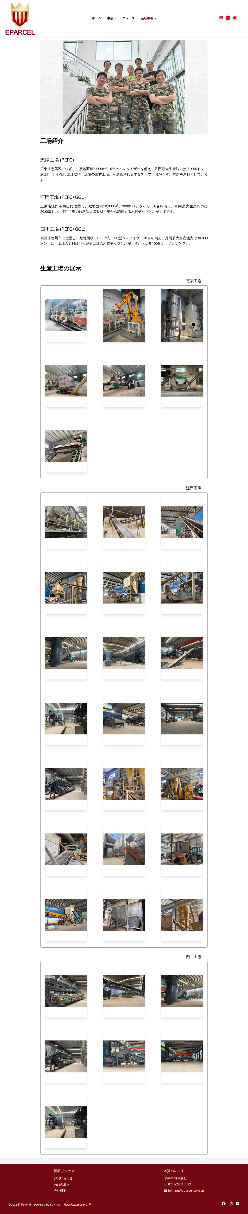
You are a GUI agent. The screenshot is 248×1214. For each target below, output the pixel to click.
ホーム (96, 18)
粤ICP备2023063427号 (77, 1204)
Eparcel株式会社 (175, 1178)
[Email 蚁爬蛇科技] (237, 1203)
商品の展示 (61, 1184)
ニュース (128, 18)
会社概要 (147, 18)
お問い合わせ (63, 1178)
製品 (110, 18)
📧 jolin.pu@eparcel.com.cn (184, 1190)
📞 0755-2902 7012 (177, 1184)
